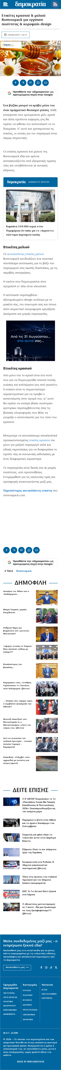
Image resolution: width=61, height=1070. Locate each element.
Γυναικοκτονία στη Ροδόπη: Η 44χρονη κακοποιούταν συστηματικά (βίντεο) (38, 865)
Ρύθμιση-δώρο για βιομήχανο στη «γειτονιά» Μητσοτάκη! (16, 631)
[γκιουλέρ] (47, 652)
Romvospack (24, 571)
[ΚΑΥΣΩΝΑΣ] (11, 823)
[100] (11, 865)
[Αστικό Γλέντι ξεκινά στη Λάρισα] (11, 894)
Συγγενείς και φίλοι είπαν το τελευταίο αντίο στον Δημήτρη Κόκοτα (39, 838)
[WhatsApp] (38, 82)
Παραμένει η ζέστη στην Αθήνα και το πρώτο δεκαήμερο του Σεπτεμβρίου (39, 823)
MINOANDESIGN (35, 1062)
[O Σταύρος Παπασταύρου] (47, 634)
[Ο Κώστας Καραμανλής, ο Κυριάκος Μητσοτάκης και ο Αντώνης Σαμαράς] (47, 744)
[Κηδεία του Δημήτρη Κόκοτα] (11, 837)
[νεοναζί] (47, 725)
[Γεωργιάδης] (47, 597)
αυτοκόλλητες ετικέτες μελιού (25, 254)
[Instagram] (46, 967)
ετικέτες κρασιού (39, 440)
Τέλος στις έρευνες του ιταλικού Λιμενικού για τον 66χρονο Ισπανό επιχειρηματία (39, 880)
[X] (23, 82)
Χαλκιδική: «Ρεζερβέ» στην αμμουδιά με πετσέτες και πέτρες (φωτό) (16, 760)
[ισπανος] (11, 879)
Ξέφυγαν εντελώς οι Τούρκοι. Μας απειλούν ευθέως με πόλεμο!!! (17, 649)
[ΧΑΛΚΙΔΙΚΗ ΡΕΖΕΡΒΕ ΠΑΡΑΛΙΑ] (47, 763)
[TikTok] (51, 967)
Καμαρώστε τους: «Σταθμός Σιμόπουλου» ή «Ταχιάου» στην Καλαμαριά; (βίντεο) (17, 686)
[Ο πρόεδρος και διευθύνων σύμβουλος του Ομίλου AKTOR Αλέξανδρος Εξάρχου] (11, 852)
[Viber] (30, 82)
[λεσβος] (11, 907)
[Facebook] (15, 82)
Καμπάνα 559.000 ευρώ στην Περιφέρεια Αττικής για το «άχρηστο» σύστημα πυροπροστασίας (30, 230)
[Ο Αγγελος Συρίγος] (47, 670)
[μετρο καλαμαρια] (47, 688)
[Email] (45, 82)
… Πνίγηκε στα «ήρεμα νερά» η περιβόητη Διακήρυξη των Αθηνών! (18, 704)
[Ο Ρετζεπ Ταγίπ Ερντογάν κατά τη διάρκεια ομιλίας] (47, 615)
